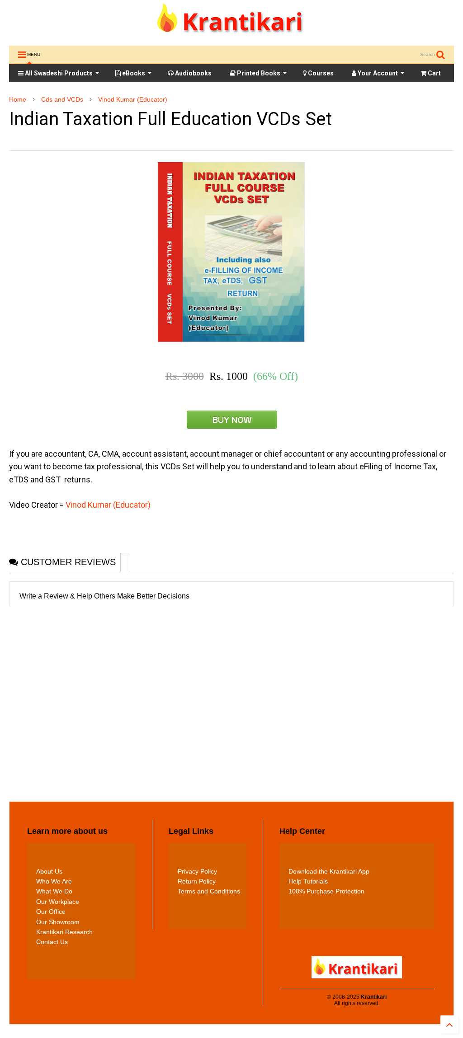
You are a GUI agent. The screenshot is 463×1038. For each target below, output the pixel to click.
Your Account (377, 73)
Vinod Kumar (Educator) (132, 99)
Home (17, 99)
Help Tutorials (308, 881)
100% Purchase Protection (326, 891)
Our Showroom (58, 922)
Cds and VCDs (62, 99)
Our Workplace (57, 901)
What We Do (54, 891)
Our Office (51, 911)
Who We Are (54, 881)
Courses (320, 73)
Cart (433, 73)
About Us (49, 871)
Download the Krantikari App (328, 871)
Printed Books (258, 73)
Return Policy (197, 881)
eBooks (133, 73)
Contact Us (52, 941)
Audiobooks (193, 73)
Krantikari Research (64, 931)
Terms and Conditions (209, 891)
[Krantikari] (231, 34)
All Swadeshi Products (58, 73)
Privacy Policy (197, 871)
